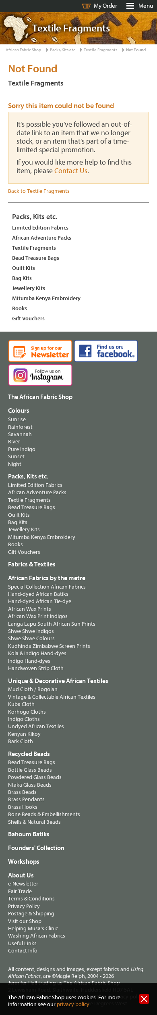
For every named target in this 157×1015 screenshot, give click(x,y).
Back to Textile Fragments (39, 191)
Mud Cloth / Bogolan (33, 689)
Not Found (136, 49)
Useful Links (22, 943)
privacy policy (73, 1004)
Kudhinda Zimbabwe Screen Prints (49, 646)
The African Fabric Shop (40, 397)
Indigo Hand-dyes (29, 661)
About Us (21, 875)
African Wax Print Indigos (38, 616)
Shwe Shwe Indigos (31, 631)
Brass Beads (22, 792)
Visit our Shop (24, 921)
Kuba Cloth (21, 704)
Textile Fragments (100, 49)
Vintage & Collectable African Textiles (51, 696)
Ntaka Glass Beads (30, 784)
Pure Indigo (21, 449)
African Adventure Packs (41, 237)
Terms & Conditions (31, 898)
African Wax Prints (29, 609)
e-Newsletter (23, 883)
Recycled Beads (29, 754)
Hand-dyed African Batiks (38, 594)
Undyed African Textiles (36, 726)
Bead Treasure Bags (35, 258)
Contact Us (70, 171)
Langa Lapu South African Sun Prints (51, 623)
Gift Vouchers (28, 318)
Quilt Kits (23, 268)
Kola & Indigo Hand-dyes (37, 653)
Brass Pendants (26, 799)
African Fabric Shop (23, 49)
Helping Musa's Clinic (33, 928)
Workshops (23, 861)
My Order (105, 5)
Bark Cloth (20, 741)
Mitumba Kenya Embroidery (46, 298)
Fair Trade (20, 891)
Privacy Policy (24, 906)
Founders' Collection (36, 848)
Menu (145, 5)
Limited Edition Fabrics (40, 227)
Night (14, 464)
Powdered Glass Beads (35, 777)
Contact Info (22, 950)
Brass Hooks (22, 807)
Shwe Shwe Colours (31, 638)
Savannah (20, 434)
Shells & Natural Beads (34, 822)
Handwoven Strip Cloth (36, 668)
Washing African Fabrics (36, 935)
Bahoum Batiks (29, 834)
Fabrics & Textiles (32, 564)
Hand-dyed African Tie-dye (39, 601)
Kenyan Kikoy (24, 734)
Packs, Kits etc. (63, 49)
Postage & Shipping (31, 913)
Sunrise (17, 419)
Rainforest (20, 427)
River (14, 441)
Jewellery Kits (28, 288)
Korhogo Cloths (27, 711)
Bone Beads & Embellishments (44, 814)
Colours (18, 410)
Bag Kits (22, 278)
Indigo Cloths (24, 719)
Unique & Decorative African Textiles (58, 681)
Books (19, 308)
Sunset (16, 456)
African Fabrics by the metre (46, 578)
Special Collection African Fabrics (47, 586)
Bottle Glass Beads (30, 769)
